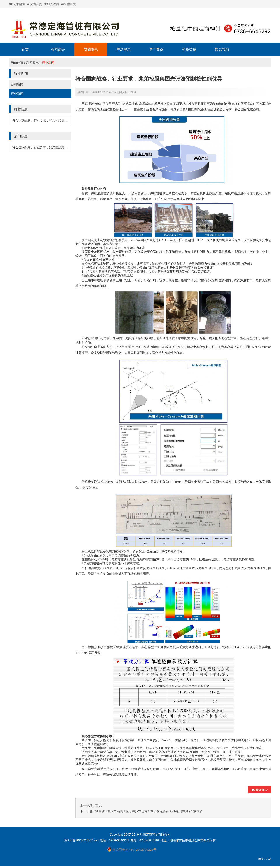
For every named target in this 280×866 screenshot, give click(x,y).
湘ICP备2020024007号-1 (82, 840)
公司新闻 (17, 84)
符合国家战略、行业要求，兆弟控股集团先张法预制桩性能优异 (55, 120)
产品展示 (124, 49)
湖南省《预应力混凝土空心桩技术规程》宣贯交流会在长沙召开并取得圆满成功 (149, 811)
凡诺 (268, 859)
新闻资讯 (91, 49)
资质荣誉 (189, 49)
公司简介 (58, 49)
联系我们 (222, 49)
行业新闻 (48, 62)
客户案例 (156, 49)
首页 (25, 49)
